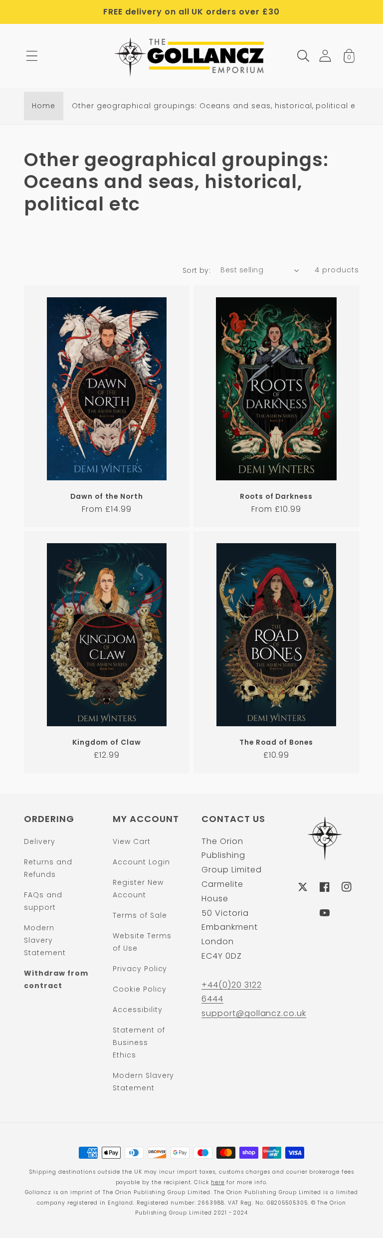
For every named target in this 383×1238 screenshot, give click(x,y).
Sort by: (197, 270)
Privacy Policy (140, 969)
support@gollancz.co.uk (253, 1013)
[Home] (192, 56)
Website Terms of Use (142, 942)
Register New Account (138, 888)
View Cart (132, 841)
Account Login (141, 862)
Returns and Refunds (48, 868)
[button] (32, 56)
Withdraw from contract (56, 979)
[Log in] (325, 55)
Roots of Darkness (276, 496)
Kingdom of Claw (106, 742)
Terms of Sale (140, 915)
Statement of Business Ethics (139, 1042)
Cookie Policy (139, 989)
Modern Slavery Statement (45, 940)
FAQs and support (43, 901)
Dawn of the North (106, 496)
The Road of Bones (276, 742)
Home (43, 106)
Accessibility (137, 1010)
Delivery (39, 841)
